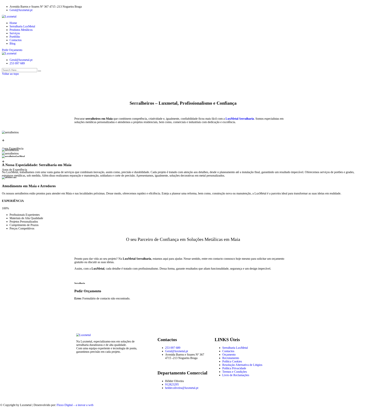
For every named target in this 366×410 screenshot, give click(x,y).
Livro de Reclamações (235, 375)
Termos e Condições (234, 371)
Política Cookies (232, 361)
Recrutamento (230, 358)
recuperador (279, 268)
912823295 (172, 384)
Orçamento (229, 354)
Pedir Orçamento (12, 50)
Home (13, 23)
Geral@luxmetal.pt (21, 10)
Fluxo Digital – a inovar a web (75, 405)
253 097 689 (17, 63)
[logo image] (9, 53)
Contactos (16, 40)
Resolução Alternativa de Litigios (242, 364)
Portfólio (15, 36)
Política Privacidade (234, 368)
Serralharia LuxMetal (22, 26)
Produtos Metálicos (21, 29)
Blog (12, 43)
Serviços (15, 33)
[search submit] (39, 71)
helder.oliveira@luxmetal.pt (181, 387)
